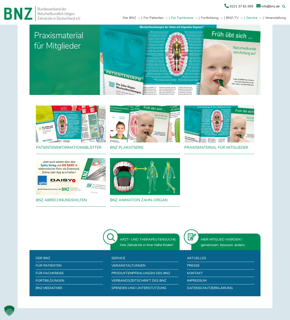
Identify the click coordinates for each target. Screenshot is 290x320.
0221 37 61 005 (241, 6)
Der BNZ (43, 258)
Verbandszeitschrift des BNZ (138, 280)
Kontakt (195, 273)
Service (118, 258)
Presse (193, 265)
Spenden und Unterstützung (138, 288)
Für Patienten (49, 265)
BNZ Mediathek (49, 288)
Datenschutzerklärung (210, 288)
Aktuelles (196, 258)
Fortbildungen (50, 280)
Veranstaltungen (128, 265)
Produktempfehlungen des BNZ (140, 273)
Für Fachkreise (50, 273)
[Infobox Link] (71, 131)
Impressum (197, 280)
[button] (284, 6)
